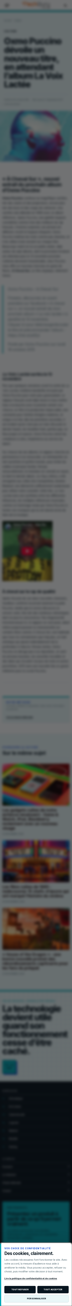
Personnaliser (36, 1298)
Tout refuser (20, 1289)
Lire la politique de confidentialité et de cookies (30, 1278)
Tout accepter (53, 1289)
